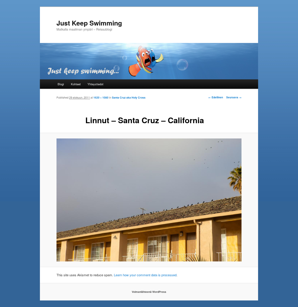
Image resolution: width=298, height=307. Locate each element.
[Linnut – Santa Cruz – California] (149, 200)
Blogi (61, 84)
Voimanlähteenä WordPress (149, 292)
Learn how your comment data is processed (145, 275)
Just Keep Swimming (89, 22)
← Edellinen (215, 97)
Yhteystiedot (95, 84)
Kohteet (76, 84)
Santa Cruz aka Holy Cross (129, 97)
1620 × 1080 (100, 97)
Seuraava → (233, 97)
